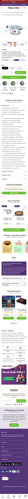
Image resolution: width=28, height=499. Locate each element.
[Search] (22, 7)
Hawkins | (3, 339)
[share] (7, 93)
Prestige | (16, 337)
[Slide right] (25, 28)
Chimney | (3, 340)
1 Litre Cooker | (15, 339)
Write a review (14, 193)
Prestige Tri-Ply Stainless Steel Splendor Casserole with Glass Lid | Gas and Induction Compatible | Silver (8, 218)
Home (3, 12)
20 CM (5, 68)
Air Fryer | (21, 340)
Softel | (25, 337)
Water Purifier (19, 342)
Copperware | (14, 340)
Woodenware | (5, 342)
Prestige (4, 49)
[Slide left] (2, 28)
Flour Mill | (11, 337)
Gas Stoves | (4, 333)
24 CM (19, 68)
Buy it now (14, 77)
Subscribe (21, 401)
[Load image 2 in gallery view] (10, 44)
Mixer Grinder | (11, 335)
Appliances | (20, 333)
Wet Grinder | (12, 342)
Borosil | (21, 337)
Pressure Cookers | (19, 335)
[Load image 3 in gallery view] (16, 44)
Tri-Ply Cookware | (12, 333)
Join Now (14, 425)
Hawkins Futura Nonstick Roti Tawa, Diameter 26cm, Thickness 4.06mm (20, 218)
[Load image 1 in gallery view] (4, 44)
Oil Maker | (22, 339)
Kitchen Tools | (5, 337)
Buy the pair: (14, 230)
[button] (1, 7)
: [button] (5, 93)
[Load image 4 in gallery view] (21, 44)
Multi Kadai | (9, 339)
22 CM (12, 68)
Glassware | (4, 335)
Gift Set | (9, 340)
